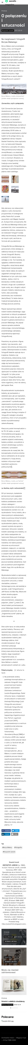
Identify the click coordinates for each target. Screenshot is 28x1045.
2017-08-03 (18, 30)
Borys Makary (7, 847)
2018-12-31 (17, 1004)
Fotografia (18, 847)
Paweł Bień (7, 957)
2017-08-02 (18, 937)
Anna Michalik (8, 937)
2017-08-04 (16, 957)
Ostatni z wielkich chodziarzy (13, 1001)
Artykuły (4, 11)
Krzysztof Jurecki (7, 30)
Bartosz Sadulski (7, 1004)
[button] (10, 1007)
